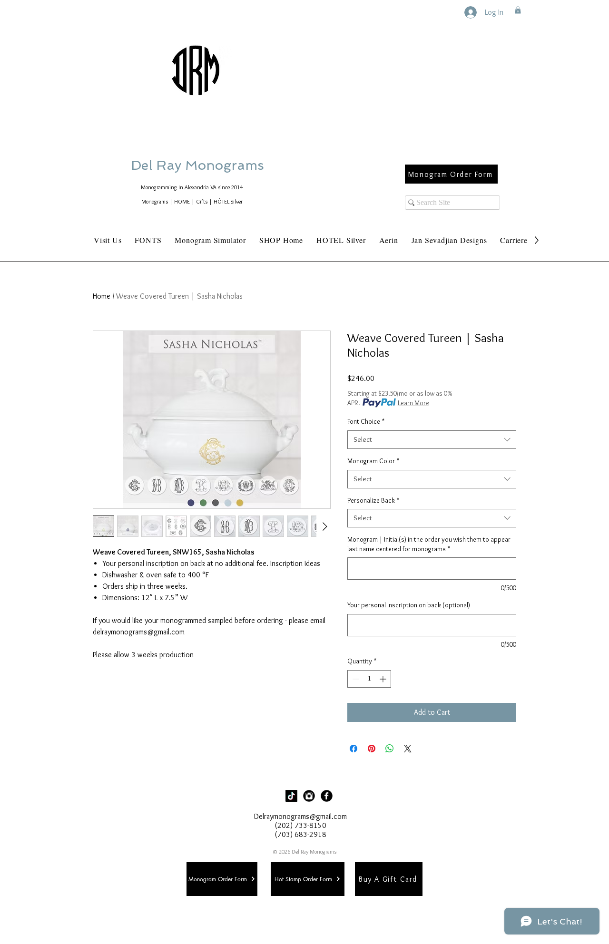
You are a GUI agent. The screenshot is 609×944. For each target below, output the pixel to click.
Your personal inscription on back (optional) (408, 605)
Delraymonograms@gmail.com (300, 816)
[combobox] (431, 439)
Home (101, 296)
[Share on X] (407, 748)
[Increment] (384, 679)
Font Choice (365, 421)
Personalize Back (373, 500)
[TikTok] (291, 796)
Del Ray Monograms (228, 165)
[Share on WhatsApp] (389, 748)
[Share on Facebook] (353, 748)
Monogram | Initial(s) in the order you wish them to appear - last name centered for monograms (430, 544)
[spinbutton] (369, 679)
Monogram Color (373, 461)
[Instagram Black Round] (309, 796)
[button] (518, 10)
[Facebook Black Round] (327, 796)
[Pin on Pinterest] (371, 748)
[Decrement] (355, 679)
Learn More (413, 403)
